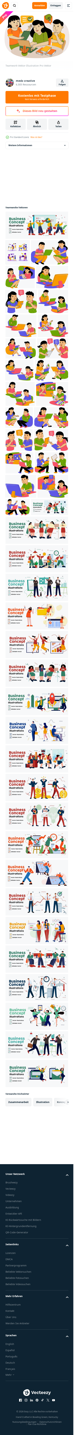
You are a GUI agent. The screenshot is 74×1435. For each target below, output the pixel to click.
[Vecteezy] (5, 5)
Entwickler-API (14, 1427)
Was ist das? (36, 137)
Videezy (10, 1408)
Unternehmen (14, 1414)
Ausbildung (12, 1421)
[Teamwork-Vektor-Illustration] (24, 276)
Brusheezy (12, 1396)
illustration (42, 1315)
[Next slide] (60, 1315)
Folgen (62, 84)
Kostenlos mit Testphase (37, 97)
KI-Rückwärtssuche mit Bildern (23, 1433)
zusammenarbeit (18, 1315)
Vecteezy (10, 1402)
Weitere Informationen (20, 143)
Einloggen (55, 5)
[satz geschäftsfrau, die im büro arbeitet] (18, 250)
